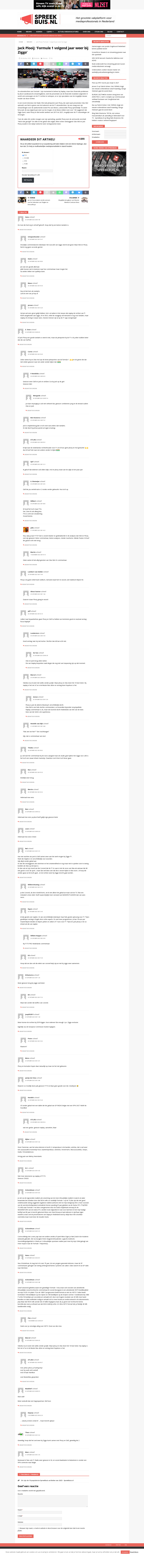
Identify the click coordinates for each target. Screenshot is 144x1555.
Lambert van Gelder (35, 572)
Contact (120, 32)
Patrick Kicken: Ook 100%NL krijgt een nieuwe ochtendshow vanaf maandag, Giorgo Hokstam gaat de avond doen (109, 88)
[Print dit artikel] (53, 64)
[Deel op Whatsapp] (60, 64)
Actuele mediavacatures (68, 32)
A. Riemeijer (35, 481)
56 (51, 58)
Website (20, 1522)
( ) (53, 36)
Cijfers (49, 32)
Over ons (86, 32)
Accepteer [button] (125, 1552)
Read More (134, 1552)
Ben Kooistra (35, 418)
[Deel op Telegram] (72, 64)
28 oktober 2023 (26, 58)
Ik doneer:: (26, 152)
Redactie (36, 58)
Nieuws (29, 32)
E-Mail (20, 1516)
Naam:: (24, 168)
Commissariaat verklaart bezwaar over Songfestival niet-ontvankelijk (108, 99)
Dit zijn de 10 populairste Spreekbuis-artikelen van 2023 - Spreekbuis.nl (47, 1480)
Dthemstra (29, 975)
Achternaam (96, 134)
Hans (27, 1255)
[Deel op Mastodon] (66, 64)
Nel (26, 849)
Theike (30, 748)
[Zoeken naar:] (115, 36)
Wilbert (33, 501)
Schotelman (29, 1190)
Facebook (108, 1545)
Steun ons (99, 32)
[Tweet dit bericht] (27, 64)
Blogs (110, 32)
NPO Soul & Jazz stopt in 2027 (108, 83)
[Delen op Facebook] (21, 64)
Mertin (30, 789)
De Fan (35, 653)
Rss (126, 1545)
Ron (29, 770)
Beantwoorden (26, 229)
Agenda (39, 32)
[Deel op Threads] (85, 64)
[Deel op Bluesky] (79, 64)
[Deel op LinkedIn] (34, 64)
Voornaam (95, 131)
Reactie (20, 1494)
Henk (30, 259)
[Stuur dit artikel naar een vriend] (47, 64)
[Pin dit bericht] (40, 64)
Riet (26, 809)
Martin (33, 552)
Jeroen (30, 305)
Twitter (118, 1545)
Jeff (29, 611)
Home (19, 32)
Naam (20, 1510)
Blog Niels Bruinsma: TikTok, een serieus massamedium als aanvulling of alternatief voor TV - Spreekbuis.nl (108, 115)
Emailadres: (96, 137)
